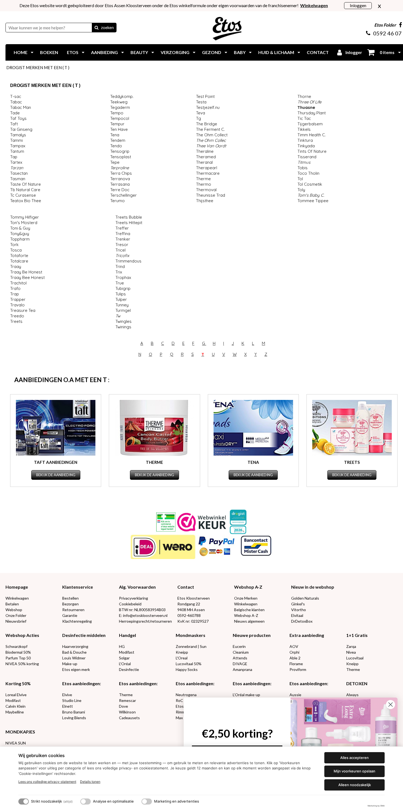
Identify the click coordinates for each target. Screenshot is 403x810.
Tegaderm (120, 107)
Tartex (16, 162)
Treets (16, 321)
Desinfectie (129, 669)
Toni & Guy (20, 228)
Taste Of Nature (25, 184)
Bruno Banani (73, 712)
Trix (118, 272)
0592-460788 (189, 615)
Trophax (123, 277)
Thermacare (208, 173)
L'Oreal (182, 658)
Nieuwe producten (252, 635)
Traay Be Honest (26, 272)
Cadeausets (129, 717)
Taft (14, 123)
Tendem (117, 140)
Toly (301, 189)
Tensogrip (119, 151)
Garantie (69, 615)
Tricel (120, 250)
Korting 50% (18, 683)
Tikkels (304, 129)
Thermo (203, 184)
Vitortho (298, 609)
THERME (154, 462)
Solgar (124, 658)
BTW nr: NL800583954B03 (142, 609)
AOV (294, 646)
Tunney (122, 304)
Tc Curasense (23, 195)
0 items (387, 52)
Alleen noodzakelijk (354, 785)
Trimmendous (128, 261)
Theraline (205, 151)
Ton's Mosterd (23, 222)
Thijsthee (204, 200)
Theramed (206, 156)
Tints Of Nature (312, 151)
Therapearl (206, 167)
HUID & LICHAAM (276, 52)
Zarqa (351, 646)
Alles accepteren (354, 757)
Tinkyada (306, 145)
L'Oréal (125, 663)
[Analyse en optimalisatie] (85, 801)
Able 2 (295, 658)
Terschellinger (123, 195)
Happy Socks (187, 669)
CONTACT (318, 52)
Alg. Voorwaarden (137, 586)
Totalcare (19, 261)
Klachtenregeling (77, 621)
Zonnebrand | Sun (191, 646)
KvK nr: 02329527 (193, 621)
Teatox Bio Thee (25, 200)
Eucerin (239, 646)
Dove (123, 706)
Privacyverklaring (133, 598)
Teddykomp (121, 96)
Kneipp (182, 652)
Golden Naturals (305, 598)
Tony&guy (19, 233)
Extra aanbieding (307, 635)
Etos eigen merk (76, 669)
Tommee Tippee (312, 200)
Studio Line (71, 700)
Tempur (117, 123)
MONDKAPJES (20, 731)
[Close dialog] (390, 704)
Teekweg (118, 102)
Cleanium (241, 652)
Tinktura (305, 140)
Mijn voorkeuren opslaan (354, 771)
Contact (185, 586)
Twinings (123, 326)
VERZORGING (175, 52)
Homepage (16, 586)
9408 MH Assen (191, 609)
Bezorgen (70, 604)
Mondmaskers (190, 635)
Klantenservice (77, 586)
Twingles (123, 321)
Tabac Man (20, 107)
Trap (14, 294)
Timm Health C (311, 134)
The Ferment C (210, 129)
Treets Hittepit (128, 222)
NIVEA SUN (15, 743)
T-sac (15, 96)
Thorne (304, 96)
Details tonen (90, 782)
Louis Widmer (74, 658)
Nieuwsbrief (15, 621)
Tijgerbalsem (310, 123)
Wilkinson (127, 712)
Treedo (17, 315)
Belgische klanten (249, 609)
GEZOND (211, 52)
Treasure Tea (22, 310)
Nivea (351, 652)
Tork (14, 244)
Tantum (17, 151)
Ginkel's (298, 604)
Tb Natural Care (25, 189)
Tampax (17, 145)
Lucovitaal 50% (189, 663)
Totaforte (19, 255)
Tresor (121, 244)
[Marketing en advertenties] (146, 801)
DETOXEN (356, 683)
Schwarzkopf (16, 646)
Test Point (205, 96)
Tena (114, 134)
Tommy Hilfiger (24, 217)
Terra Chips (121, 173)
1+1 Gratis (357, 635)
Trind (120, 266)
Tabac (16, 102)
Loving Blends (74, 717)
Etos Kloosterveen (193, 598)
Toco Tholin (308, 173)
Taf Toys (18, 118)
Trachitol (18, 283)
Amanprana (242, 669)
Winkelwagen (17, 598)
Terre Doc (119, 189)
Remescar (127, 700)
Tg (198, 118)
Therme (203, 178)
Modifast (126, 652)
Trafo (15, 288)
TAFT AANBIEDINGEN (55, 462)
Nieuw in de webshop (312, 586)
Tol (300, 178)
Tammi (16, 140)
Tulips (120, 294)
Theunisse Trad (210, 195)
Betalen (12, 604)
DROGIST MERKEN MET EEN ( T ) (37, 67)
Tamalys (18, 134)
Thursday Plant (311, 112)
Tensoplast (120, 156)
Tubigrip (122, 288)
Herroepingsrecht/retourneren (145, 621)
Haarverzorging (75, 646)
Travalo (17, 304)
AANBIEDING (104, 52)
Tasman (17, 178)
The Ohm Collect (212, 134)
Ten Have (119, 129)
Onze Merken (245, 598)
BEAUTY (139, 52)
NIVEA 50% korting (22, 663)
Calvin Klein (15, 706)
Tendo (116, 145)
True (119, 283)
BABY (240, 52)
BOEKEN (49, 52)
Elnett (67, 706)
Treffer (122, 228)
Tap (13, 156)
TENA (253, 462)
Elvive (67, 694)
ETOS (72, 52)
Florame (296, 663)
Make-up (69, 663)
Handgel (127, 635)
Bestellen (70, 598)
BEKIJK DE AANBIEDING (55, 475)
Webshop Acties (22, 635)
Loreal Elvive (16, 694)
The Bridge (206, 123)
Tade (15, 112)
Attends (240, 658)
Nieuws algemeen (249, 621)
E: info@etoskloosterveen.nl (143, 615)
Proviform (298, 669)
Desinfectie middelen (84, 635)
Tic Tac (304, 118)
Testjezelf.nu (208, 107)
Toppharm (20, 239)
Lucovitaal (355, 658)
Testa (201, 102)
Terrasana (120, 184)
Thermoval (206, 189)
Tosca (16, 250)
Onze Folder (15, 615)
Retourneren (73, 609)
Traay (15, 266)
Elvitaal (297, 615)
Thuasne (306, 107)
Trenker (122, 239)
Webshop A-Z (248, 586)
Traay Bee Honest (27, 277)
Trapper (17, 299)
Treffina (122, 233)
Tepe (115, 162)
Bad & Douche (74, 652)
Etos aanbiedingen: (81, 683)
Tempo (116, 112)
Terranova (120, 178)
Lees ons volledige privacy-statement (47, 782)
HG (122, 646)
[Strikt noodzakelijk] (23, 801)
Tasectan (19, 173)
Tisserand (306, 156)
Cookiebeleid (130, 604)
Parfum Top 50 (18, 658)
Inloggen (358, 5)
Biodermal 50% (18, 652)
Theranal (204, 162)
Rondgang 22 (188, 604)
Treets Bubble (128, 217)
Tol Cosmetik (309, 184)
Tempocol (119, 118)
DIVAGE (240, 663)
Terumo (117, 200)
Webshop (13, 609)
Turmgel (123, 310)
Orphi (294, 652)
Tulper (121, 299)
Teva (200, 112)
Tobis (302, 167)
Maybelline (14, 712)
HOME (20, 52)
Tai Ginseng (21, 129)
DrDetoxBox (302, 621)
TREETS (352, 462)
